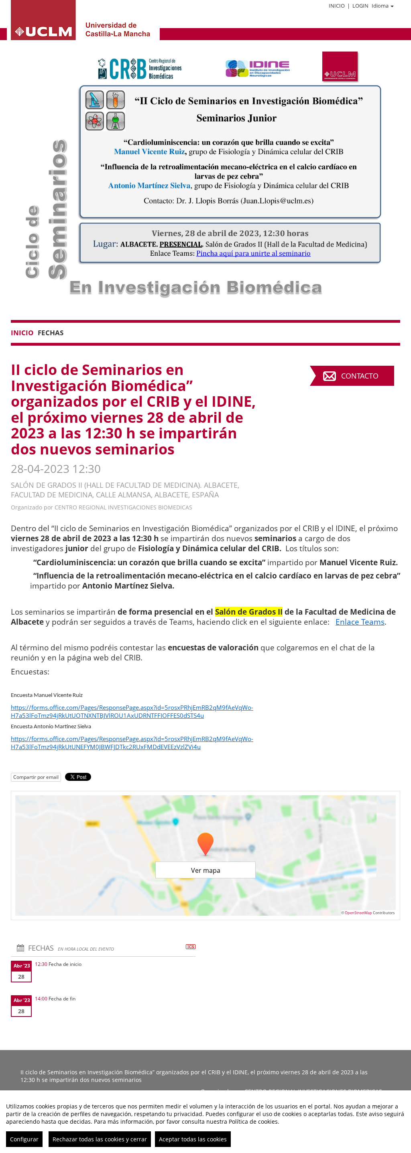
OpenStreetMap (358, 912)
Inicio (337, 5)
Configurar (24, 1139)
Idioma (380, 5)
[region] (205, 1121)
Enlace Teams (360, 622)
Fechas (50, 332)
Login (360, 5)
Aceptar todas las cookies (193, 1139)
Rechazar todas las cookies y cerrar (100, 1139)
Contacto (359, 376)
